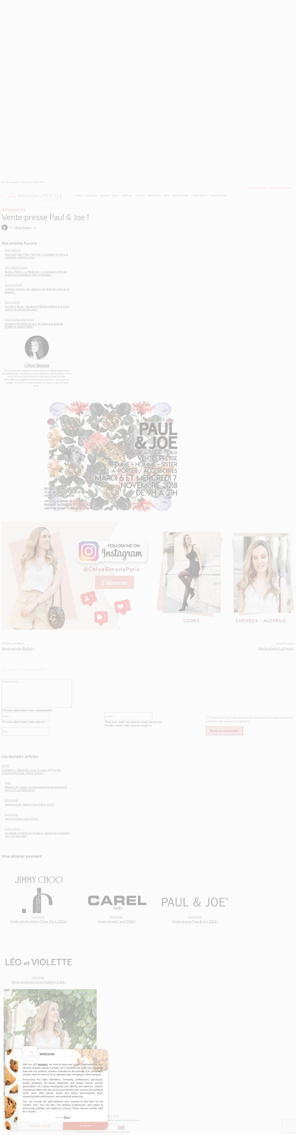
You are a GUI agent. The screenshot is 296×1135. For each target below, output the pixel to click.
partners (43, 1064)
